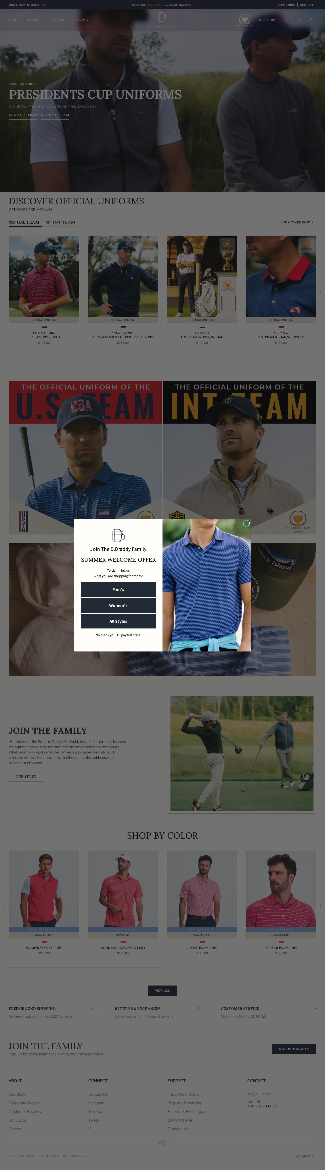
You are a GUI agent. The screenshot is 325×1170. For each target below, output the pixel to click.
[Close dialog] (246, 523)
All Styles (118, 621)
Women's (118, 606)
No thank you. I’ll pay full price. (118, 635)
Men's (118, 589)
